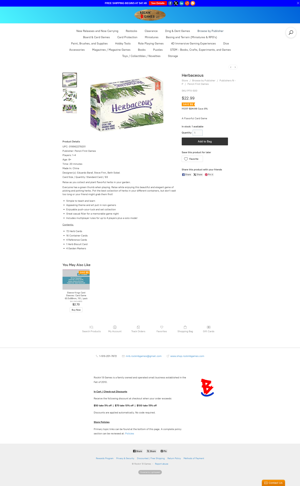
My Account (115, 331)
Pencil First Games (198, 83)
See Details (158, 3)
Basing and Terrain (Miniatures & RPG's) (191, 37)
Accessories (77, 49)
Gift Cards (208, 331)
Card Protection (127, 37)
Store (185, 80)
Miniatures (151, 37)
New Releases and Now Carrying (97, 31)
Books (142, 49)
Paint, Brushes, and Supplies (89, 43)
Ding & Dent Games (177, 31)
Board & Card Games (96, 37)
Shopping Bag (185, 331)
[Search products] (291, 32)
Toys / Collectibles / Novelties (141, 56)
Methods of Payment (194, 458)
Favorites (162, 331)
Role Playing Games (151, 43)
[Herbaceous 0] (69, 80)
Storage (173, 56)
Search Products (91, 331)
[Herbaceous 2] (69, 108)
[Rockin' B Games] (150, 15)
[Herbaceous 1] (69, 95)
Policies (129, 433)
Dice (226, 43)
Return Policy (174, 458)
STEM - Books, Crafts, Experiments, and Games (200, 49)
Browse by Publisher (211, 31)
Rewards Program (104, 458)
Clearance (151, 31)
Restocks (131, 31)
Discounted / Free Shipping (151, 458)
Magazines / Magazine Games (111, 49)
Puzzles (158, 49)
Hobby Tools (123, 43)
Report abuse (161, 464)
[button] (192, 159)
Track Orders (138, 331)
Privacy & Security (125, 458)
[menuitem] (231, 67)
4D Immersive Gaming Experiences (193, 43)
